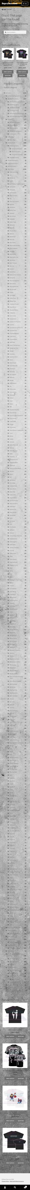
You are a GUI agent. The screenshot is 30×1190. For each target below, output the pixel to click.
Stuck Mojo (12, 807)
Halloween (12, 506)
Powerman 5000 (14, 731)
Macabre (12, 615)
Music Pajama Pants (15, 933)
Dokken (12, 398)
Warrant (12, 895)
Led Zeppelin (13, 588)
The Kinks (12, 839)
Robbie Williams (14, 763)
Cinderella (12, 313)
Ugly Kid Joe (13, 880)
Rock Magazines (14, 766)
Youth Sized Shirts (12, 988)
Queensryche (13, 734)
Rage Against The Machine (17, 743)
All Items (8, 93)
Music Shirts (11, 169)
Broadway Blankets (15, 122)
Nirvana (12, 699)
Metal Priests (13, 641)
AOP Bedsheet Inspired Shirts (17, 101)
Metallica (12, 644)
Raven (11, 751)
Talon (11, 813)
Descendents (13, 383)
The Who (12, 845)
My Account (5, 1187)
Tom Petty (12, 857)
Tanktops (10, 951)
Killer (11, 556)
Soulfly (11, 792)
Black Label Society (15, 245)
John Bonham (13, 539)
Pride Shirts (11, 936)
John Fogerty (13, 541)
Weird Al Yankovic (14, 907)
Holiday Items (11, 143)
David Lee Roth (14, 357)
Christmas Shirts (16, 151)
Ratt (11, 748)
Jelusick (12, 533)
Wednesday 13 (13, 904)
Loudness (12, 603)
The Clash (12, 833)
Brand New (12, 272)
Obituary (12, 704)
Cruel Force (13, 336)
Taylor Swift (13, 816)
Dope (11, 401)
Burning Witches (14, 286)
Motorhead (13, 668)
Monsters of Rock (14, 659)
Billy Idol (12, 239)
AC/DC (11, 181)
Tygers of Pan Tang (15, 872)
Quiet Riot (12, 737)
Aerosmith (12, 187)
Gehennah (12, 465)
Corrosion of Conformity (16, 327)
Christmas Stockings (17, 154)
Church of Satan (14, 310)
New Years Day (13, 690)
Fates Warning (13, 450)
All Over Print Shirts (13, 99)
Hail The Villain (14, 503)
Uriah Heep (13, 883)
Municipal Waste (14, 670)
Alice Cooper (13, 192)
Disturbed (12, 395)
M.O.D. (11, 612)
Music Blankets (14, 128)
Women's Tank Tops (13, 985)
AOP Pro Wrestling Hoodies (17, 113)
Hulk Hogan (13, 942)
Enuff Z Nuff (13, 421)
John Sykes (13, 544)
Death (11, 360)
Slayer (11, 789)
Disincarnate (13, 392)
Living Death (13, 597)
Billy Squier (13, 242)
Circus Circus (13, 319)
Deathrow (12, 368)
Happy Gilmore (16, 979)
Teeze (11, 822)
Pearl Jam (12, 719)
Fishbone (12, 456)
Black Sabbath (13, 248)
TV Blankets (13, 134)
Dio (10, 386)
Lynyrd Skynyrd (13, 609)
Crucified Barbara (14, 333)
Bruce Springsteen (14, 280)
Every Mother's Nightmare (17, 430)
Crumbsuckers (13, 339)
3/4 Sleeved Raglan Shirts (14, 96)
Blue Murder (13, 254)
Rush (11, 775)
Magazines (12, 621)
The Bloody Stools (14, 831)
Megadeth (12, 632)
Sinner (11, 784)
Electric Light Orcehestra (16, 415)
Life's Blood (13, 591)
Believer (12, 234)
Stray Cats (12, 804)
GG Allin (12, 471)
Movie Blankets (14, 125)
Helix (11, 518)
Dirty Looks (13, 389)
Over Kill (12, 707)
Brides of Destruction (15, 275)
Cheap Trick (13, 301)
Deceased (12, 371)
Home (5, 9)
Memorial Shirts (12, 166)
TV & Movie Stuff (12, 967)
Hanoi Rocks (13, 512)
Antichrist (12, 207)
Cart (23, 1186)
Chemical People (14, 304)
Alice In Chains (13, 195)
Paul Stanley (13, 716)
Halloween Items (14, 157)
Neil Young (12, 687)
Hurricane (12, 521)
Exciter (11, 436)
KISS (11, 568)
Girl (11, 477)
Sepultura (12, 781)
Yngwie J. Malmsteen (15, 921)
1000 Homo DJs (14, 172)
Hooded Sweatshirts (13, 160)
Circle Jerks (13, 316)
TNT (11, 854)
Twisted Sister (13, 869)
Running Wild (13, 772)
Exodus (11, 439)
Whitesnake (13, 913)
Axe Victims (13, 216)
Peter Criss (12, 722)
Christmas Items (14, 146)
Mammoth (12, 627)
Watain (11, 901)
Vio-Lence (12, 892)
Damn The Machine (15, 345)
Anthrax (12, 204)
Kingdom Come (14, 565)
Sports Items (11, 945)
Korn (11, 577)
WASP (11, 898)
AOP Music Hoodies (15, 107)
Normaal (12, 702)
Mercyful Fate (13, 635)
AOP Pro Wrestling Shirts (16, 116)
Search (15, 1187)
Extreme (12, 442)
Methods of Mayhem (15, 650)
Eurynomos (13, 427)
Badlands (12, 219)
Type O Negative (14, 875)
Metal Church (13, 638)
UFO (11, 877)
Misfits (11, 656)
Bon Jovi (12, 266)
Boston (12, 269)
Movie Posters (13, 973)
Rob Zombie (13, 760)
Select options (8, 71)
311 (11, 175)
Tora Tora (12, 863)
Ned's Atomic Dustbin (15, 681)
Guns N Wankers (14, 500)
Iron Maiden (13, 527)
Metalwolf (12, 647)
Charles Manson (14, 958)
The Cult (12, 836)
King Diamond (13, 562)
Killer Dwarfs (13, 559)
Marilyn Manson (14, 629)
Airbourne (12, 190)
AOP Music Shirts (14, 110)
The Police (12, 842)
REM (11, 754)
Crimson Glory (13, 330)
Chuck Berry (13, 307)
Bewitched (12, 236)
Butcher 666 (13, 289)
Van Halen (12, 886)
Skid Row (12, 787)
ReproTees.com (9, 3)
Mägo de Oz (13, 624)
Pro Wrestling (11, 939)
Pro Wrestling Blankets (16, 131)
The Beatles (13, 828)
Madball (12, 618)
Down (11, 404)
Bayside (12, 228)
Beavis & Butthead (14, 970)
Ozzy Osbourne (14, 710)
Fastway (12, 448)
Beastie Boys (13, 231)
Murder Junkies (14, 673)
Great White (13, 489)
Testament (13, 825)
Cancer (11, 292)
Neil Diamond (13, 684)
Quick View (8, 75)
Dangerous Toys (14, 348)
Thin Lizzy (12, 848)
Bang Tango (13, 222)
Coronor (12, 324)
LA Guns (12, 585)
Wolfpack (12, 919)
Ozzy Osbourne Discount (14, 927)
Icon (11, 524)
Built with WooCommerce (17, 1181)
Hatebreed (12, 515)
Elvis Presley (13, 418)
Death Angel (13, 363)
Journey (12, 550)
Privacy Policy (5, 1181)
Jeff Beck (12, 530)
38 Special (12, 178)
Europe (11, 424)
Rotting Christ (13, 769)
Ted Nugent (13, 819)
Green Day (12, 492)
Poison (11, 728)
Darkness (12, 354)
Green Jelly (13, 494)
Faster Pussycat (14, 445)
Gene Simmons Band (15, 468)
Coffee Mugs (11, 137)
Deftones (12, 377)
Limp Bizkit (13, 594)
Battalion (12, 225)
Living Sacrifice (14, 600)
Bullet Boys (13, 283)
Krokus (11, 583)
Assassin (12, 213)
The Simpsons (13, 982)
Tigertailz (12, 851)
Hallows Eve (13, 509)
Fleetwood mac (14, 459)
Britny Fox (12, 278)
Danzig (11, 351)
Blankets (10, 119)
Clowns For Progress (15, 321)
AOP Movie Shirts (14, 104)
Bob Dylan (12, 260)
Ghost (11, 474)
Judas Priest (13, 553)
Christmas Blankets (17, 148)
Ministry (12, 653)
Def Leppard (13, 374)
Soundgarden (13, 795)
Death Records (13, 365)
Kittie (11, 571)
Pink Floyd (12, 725)
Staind (11, 798)
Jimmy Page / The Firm (16, 536)
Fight (11, 453)
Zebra (11, 924)
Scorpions (12, 778)
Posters (12, 964)
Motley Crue (13, 665)
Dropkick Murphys (14, 409)
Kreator (12, 580)
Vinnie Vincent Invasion (16, 889)
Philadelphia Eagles (15, 948)
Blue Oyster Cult (14, 257)
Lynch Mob (12, 606)
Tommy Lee (13, 860)
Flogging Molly (14, 462)
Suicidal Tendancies (15, 810)
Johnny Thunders (14, 547)
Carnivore (12, 295)
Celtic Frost (13, 298)
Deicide (11, 380)
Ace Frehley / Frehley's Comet (17, 184)
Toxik (11, 866)
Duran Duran (13, 412)
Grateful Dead (13, 486)
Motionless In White (15, 662)
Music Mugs (13, 140)
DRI (11, 406)
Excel (11, 433)
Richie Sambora (14, 757)
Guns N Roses (13, 497)
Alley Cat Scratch (14, 201)
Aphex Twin (13, 210)
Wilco (11, 916)
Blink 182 (12, 251)
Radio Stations (13, 740)
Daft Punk (12, 342)
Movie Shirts (13, 976)
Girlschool (12, 483)
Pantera (12, 713)
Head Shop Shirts (14, 961)
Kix (10, 574)
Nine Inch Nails (14, 696)
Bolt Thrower (13, 263)
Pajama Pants (11, 930)
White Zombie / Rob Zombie (17, 910)
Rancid (11, 746)
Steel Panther (13, 801)
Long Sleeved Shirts (13, 163)
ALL (11, 198)
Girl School (12, 480)
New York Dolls (13, 693)
